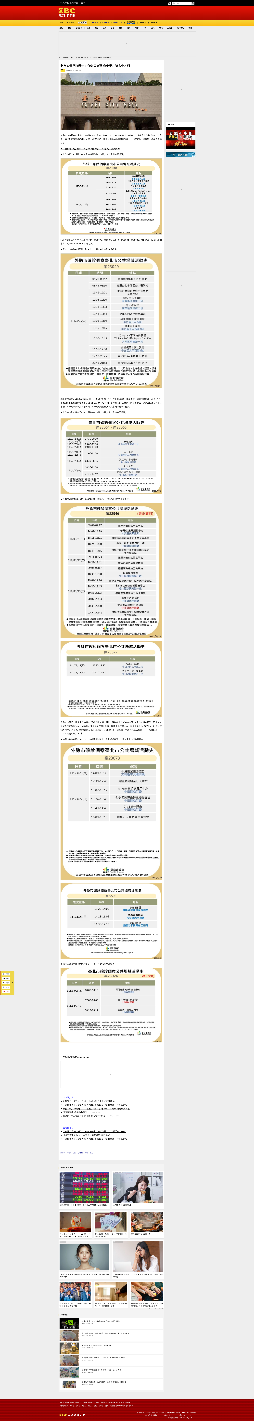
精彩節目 (143, 22)
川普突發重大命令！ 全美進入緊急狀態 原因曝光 (86, 1135)
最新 (61, 28)
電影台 (95, 1406)
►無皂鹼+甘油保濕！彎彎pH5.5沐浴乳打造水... (84, 1116)
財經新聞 (70, 22)
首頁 (61, 22)
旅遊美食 (153, 22)
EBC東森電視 (64, 3)
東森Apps (75, 3)
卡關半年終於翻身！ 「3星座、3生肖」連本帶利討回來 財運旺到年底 (96, 1108)
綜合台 (78, 1406)
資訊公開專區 (125, 1402)
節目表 (62, 1402)
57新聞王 (94, 22)
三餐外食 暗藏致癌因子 (123, 1205)
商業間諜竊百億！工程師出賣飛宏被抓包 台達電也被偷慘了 (75, 1305)
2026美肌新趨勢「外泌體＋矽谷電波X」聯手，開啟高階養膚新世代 (84, 1275)
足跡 (74, 1153)
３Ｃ (145, 28)
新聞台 (72, 1406)
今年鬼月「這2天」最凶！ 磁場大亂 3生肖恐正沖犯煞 (89, 1101)
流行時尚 (180, 28)
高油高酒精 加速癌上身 (141, 1234)
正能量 (169, 28)
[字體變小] (6, 984)
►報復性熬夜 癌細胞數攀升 (74, 1112)
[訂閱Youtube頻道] (6, 992)
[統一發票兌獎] (180, 156)
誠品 (91, 1153)
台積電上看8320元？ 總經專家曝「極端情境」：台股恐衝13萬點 (94, 1131)
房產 (121, 28)
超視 (106, 1406)
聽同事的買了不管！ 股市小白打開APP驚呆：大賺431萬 (83, 1205)
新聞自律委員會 (81, 1402)
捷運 (86, 1153)
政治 (96, 28)
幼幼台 (90, 1406)
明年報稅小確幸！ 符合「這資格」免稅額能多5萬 (111, 1235)
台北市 (69, 1153)
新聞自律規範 (94, 1402)
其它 (190, 28)
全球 (104, 28)
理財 (137, 28)
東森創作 (130, 1406)
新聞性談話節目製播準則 (109, 1402)
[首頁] (67, 12)
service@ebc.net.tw (191, 1415)
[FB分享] (6, 975)
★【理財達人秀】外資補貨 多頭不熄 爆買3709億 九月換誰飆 (89, 148)
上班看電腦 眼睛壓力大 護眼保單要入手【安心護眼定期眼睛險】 (138, 1275)
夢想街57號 (118, 22)
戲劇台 (84, 1406)
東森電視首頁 (64, 1406)
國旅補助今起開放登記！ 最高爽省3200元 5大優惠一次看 (111, 1305)
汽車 (129, 28)
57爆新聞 (105, 22)
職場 (161, 28)
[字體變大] (6, 979)
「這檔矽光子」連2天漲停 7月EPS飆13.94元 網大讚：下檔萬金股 (95, 1105)
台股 (112, 28)
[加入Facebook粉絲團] (6, 988)
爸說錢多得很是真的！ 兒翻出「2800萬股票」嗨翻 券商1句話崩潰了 (147, 1305)
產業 (88, 28)
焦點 (69, 28)
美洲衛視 (112, 1406)
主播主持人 (70, 1402)
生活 (153, 28)
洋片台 (101, 1406)
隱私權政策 (193, 1412)
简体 (83, 3)
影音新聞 (79, 28)
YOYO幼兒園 (121, 1406)
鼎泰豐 (80, 1153)
